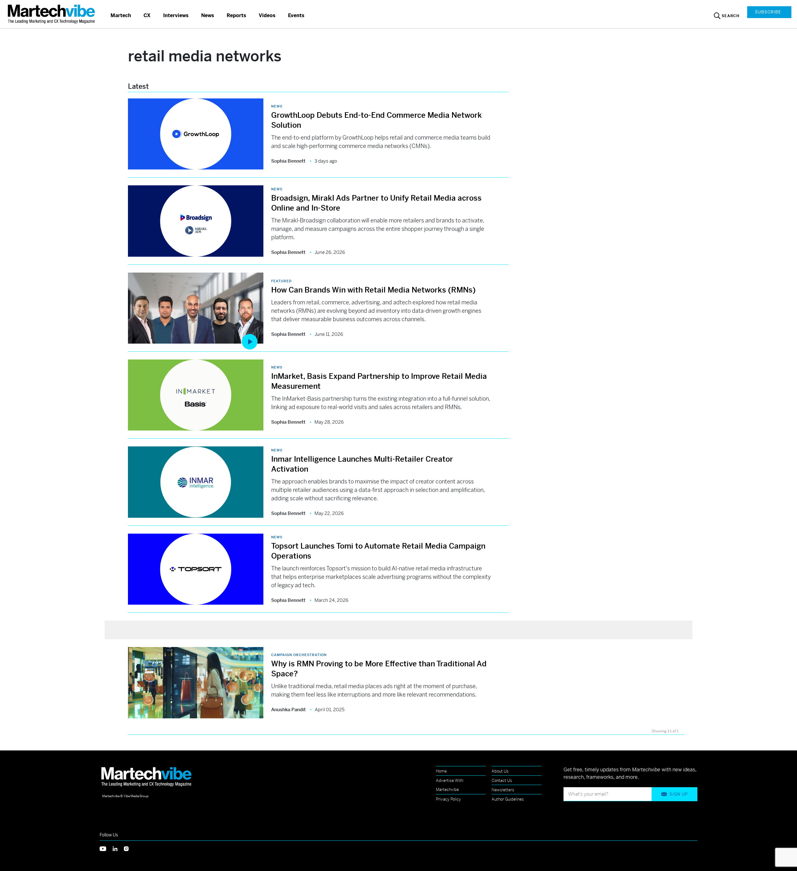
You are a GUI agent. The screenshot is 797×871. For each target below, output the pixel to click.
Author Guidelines (508, 799)
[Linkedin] (118, 848)
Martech (121, 15)
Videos (267, 15)
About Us (500, 771)
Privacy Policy (448, 799)
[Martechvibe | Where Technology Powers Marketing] (52, 14)
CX (147, 15)
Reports (236, 15)
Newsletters (503, 789)
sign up (678, 794)
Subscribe (768, 12)
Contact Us (502, 780)
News (207, 15)
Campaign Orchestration (299, 655)
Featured (281, 281)
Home (441, 771)
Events (296, 15)
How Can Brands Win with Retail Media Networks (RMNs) (373, 290)
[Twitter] (106, 848)
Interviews (176, 15)
